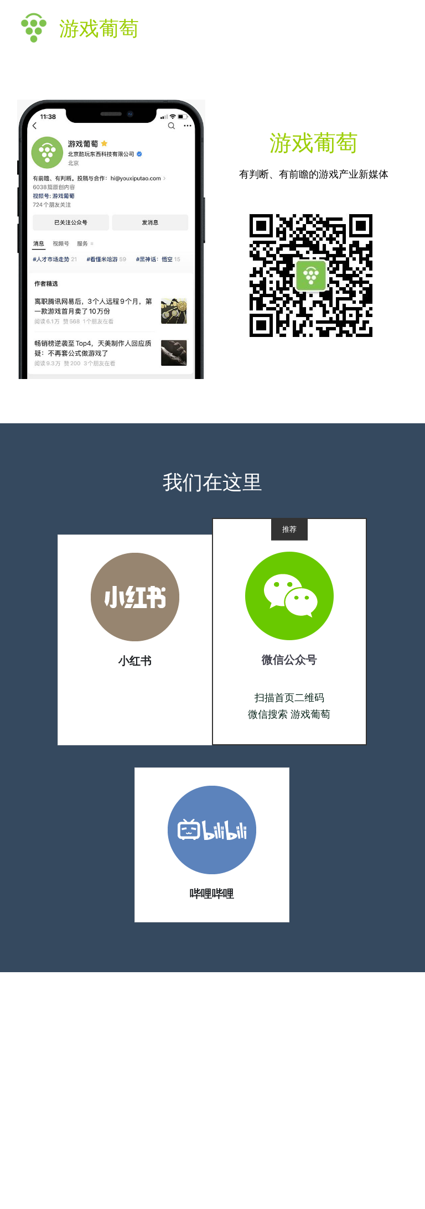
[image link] (135, 596)
